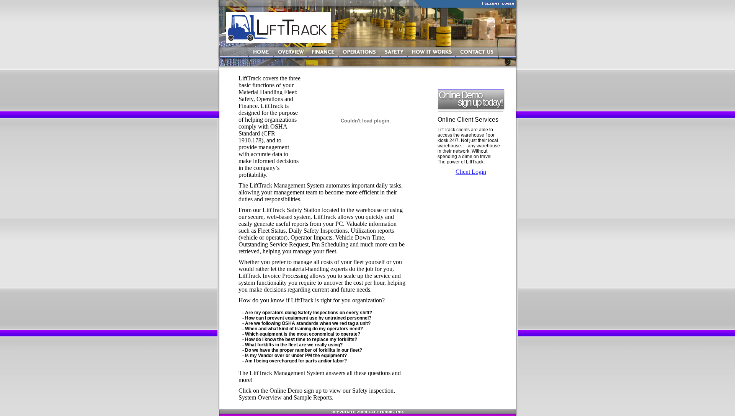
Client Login (471, 171)
